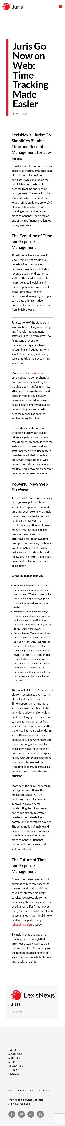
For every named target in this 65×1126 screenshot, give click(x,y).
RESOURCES (15, 1065)
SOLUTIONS (15, 1053)
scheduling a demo (23, 924)
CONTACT (14, 1073)
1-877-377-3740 (39, 1090)
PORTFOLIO (15, 1049)
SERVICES (14, 1057)
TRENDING (14, 1069)
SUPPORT (14, 1061)
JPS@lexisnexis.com (19, 1103)
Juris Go (35, 373)
